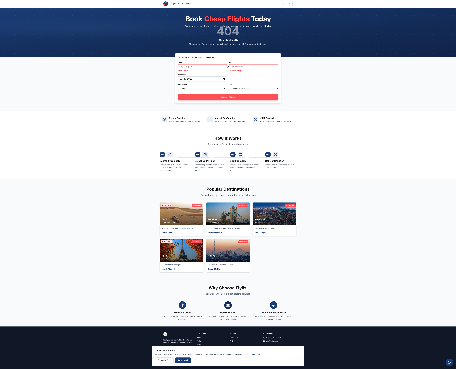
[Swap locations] (228, 67)
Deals (180, 4)
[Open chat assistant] (449, 362)
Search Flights (228, 97)
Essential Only (164, 360)
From (180, 63)
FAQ (231, 341)
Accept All (183, 360)
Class (231, 84)
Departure (182, 75)
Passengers (182, 84)
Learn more (255, 354)
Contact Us (234, 338)
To (230, 63)
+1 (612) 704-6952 (273, 338)
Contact (188, 4)
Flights (173, 4)
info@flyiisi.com (272, 341)
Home (199, 338)
